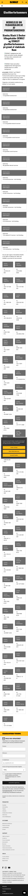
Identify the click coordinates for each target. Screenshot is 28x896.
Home (2, 6)
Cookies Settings (13, 447)
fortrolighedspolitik (7, 790)
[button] (2, 868)
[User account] (26, 2)
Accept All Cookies (14, 455)
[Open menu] (2, 2)
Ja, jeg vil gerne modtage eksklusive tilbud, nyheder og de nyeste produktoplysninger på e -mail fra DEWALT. (13, 776)
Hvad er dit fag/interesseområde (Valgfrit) (12, 766)
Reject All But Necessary (14, 451)
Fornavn (4, 746)
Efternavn (4, 753)
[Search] (22, 2)
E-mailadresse (5, 759)
